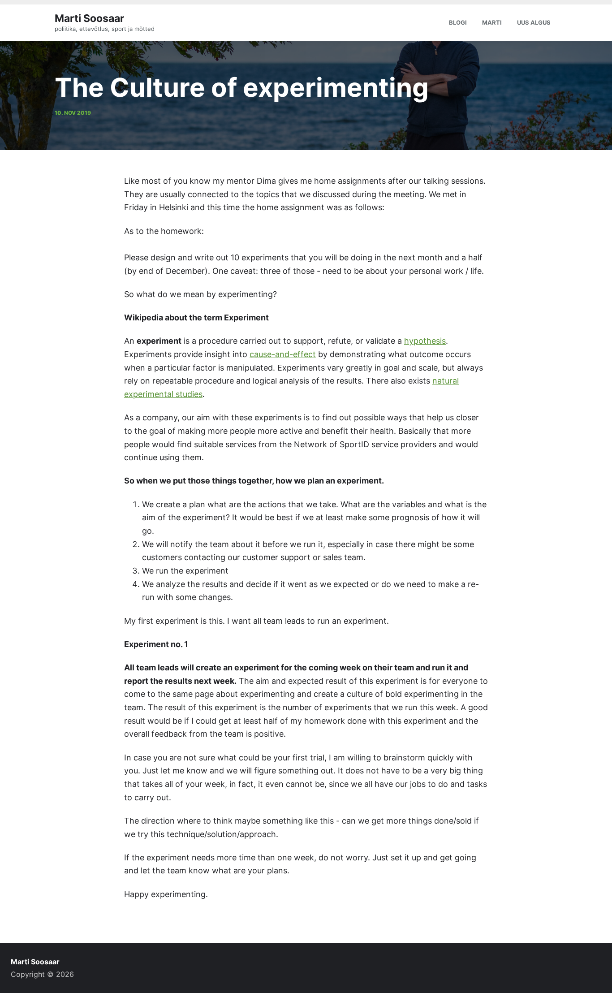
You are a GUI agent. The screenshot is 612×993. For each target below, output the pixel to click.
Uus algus (534, 22)
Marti (492, 22)
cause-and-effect (283, 354)
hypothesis (425, 340)
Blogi (458, 22)
